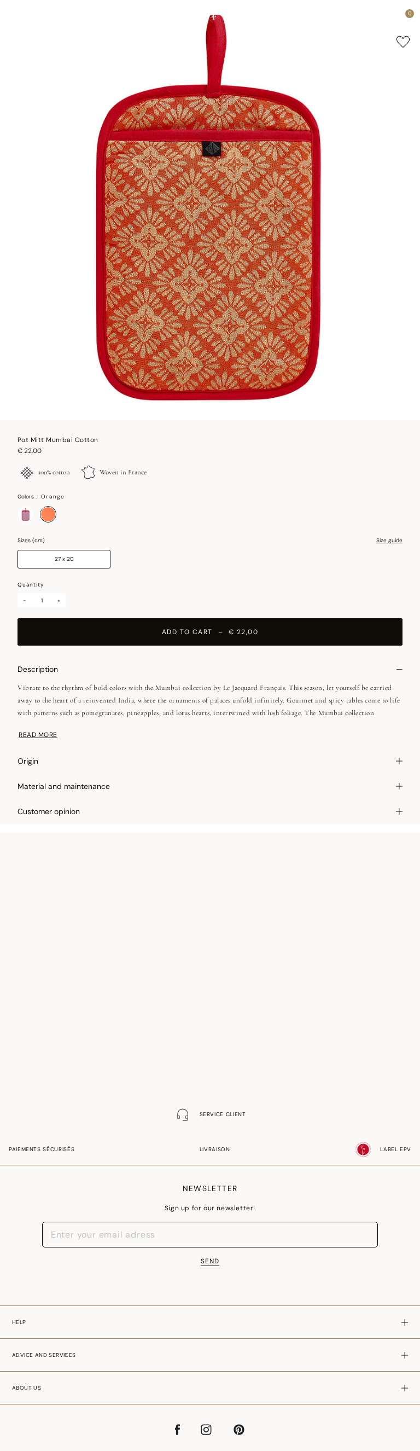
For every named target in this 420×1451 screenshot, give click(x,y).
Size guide (389, 540)
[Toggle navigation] (18, 16)
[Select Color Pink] (26, 514)
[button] (389, 16)
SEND (210, 1261)
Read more (38, 734)
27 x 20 (64, 558)
